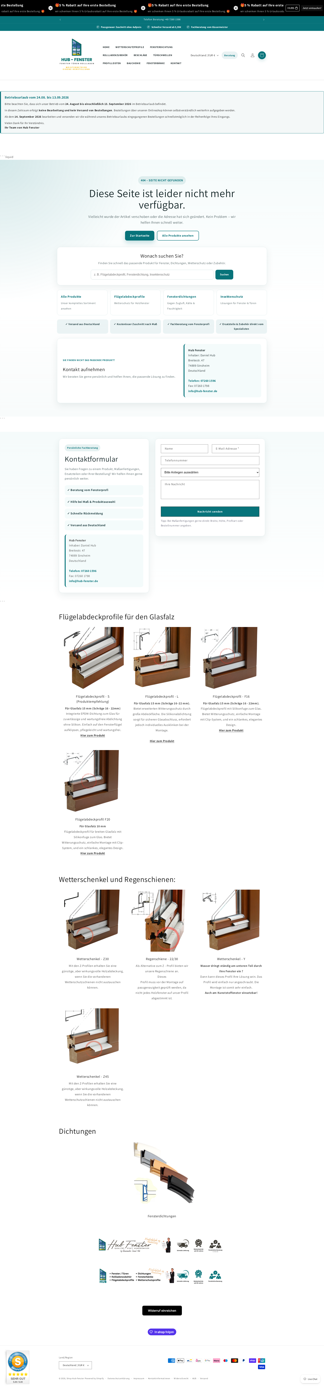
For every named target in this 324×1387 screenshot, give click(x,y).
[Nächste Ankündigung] (264, 19)
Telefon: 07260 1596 (202, 381)
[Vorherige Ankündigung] (60, 19)
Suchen (224, 274)
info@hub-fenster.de (202, 391)
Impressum (139, 1378)
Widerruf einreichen (162, 1310)
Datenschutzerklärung (119, 1378)
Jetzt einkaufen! (312, 8)
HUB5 (290, 8)
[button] (243, 55)
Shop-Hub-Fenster (75, 1378)
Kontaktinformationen (159, 1378)
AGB (194, 1378)
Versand (204, 1378)
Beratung (229, 55)
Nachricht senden (210, 511)
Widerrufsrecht (181, 1378)
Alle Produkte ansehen (178, 236)
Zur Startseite (139, 236)
